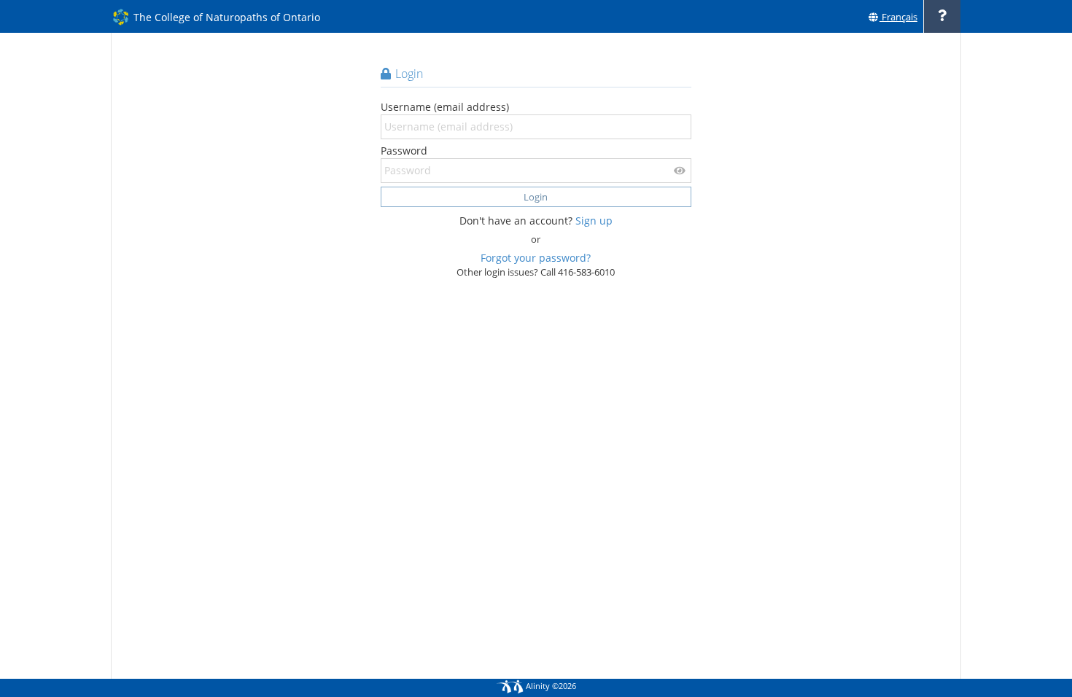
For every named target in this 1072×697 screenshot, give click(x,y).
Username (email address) (445, 107)
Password (404, 150)
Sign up (594, 220)
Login (536, 196)
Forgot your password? (536, 258)
